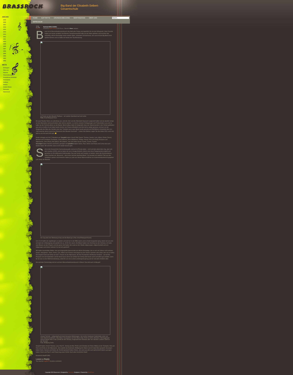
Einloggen (6, 67)
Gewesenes (6, 79)
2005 (4, 53)
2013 (4, 34)
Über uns (93, 18)
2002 (4, 60)
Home (35, 18)
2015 (4, 29)
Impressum (37, 22)
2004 (4, 56)
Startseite (6, 89)
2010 (4, 41)
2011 (4, 39)
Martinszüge (79, 18)
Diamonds (71, 372)
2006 (4, 51)
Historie (5, 72)
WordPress (91, 372)
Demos (5, 84)
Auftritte (45, 18)
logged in (47, 361)
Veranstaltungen (8, 75)
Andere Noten (7, 87)
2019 (4, 20)
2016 (4, 27)
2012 (4, 36)
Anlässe (5, 82)
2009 (4, 44)
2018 (4, 22)
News (71, 28)
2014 (4, 32)
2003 (4, 58)
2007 (4, 48)
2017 (4, 24)
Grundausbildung (62, 18)
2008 (4, 46)
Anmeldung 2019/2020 (9, 77)
